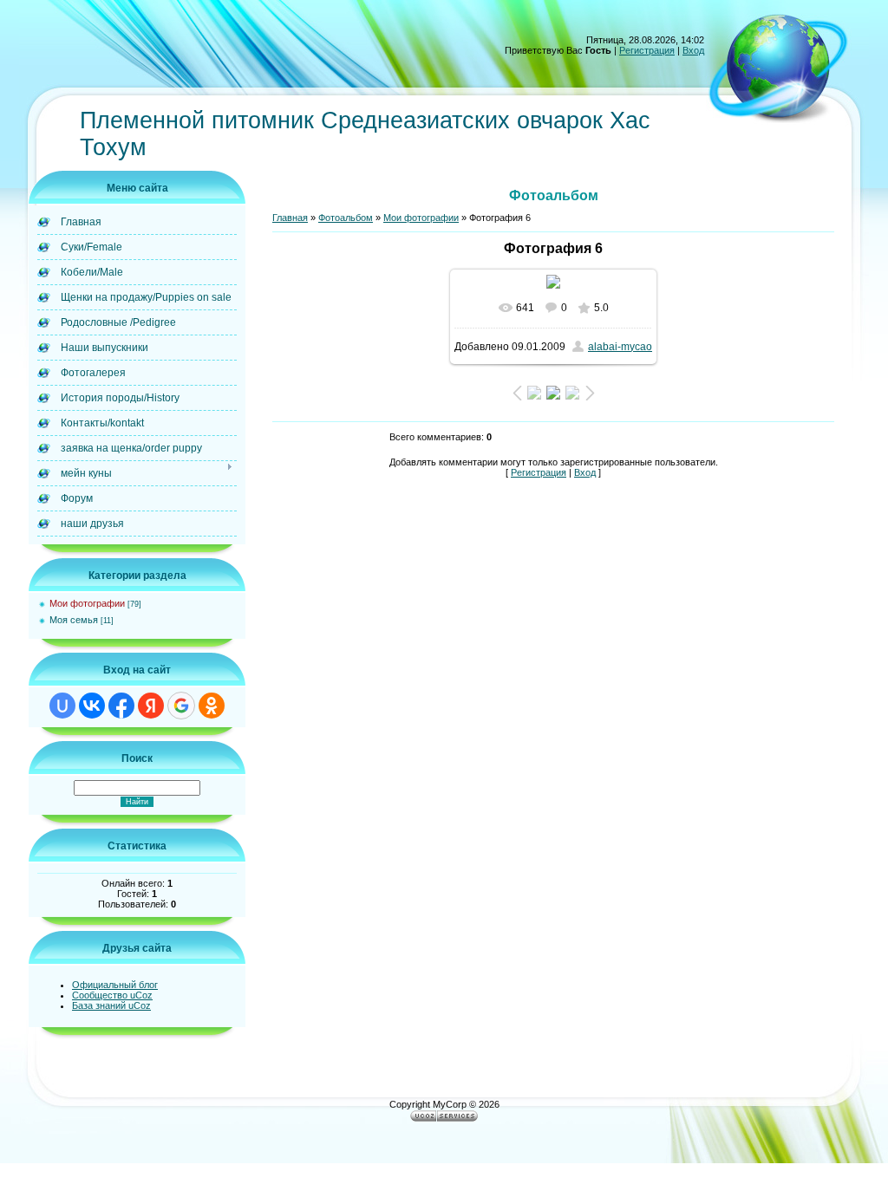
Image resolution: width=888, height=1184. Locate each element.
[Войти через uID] (62, 706)
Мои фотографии (87, 603)
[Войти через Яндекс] (151, 706)
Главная (290, 217)
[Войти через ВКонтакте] (92, 706)
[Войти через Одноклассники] (212, 706)
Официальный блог (115, 984)
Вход (693, 50)
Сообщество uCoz (112, 995)
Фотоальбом (345, 217)
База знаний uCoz (111, 1005)
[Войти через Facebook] (121, 706)
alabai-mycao (620, 347)
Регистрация (647, 50)
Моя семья (73, 620)
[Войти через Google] (181, 705)
